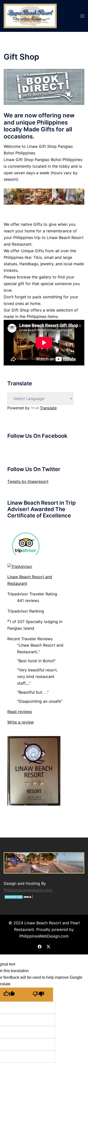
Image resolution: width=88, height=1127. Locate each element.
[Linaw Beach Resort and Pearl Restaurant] (30, 15)
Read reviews (19, 711)
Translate (48, 407)
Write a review (20, 722)
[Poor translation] (38, 995)
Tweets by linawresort (27, 481)
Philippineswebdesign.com (28, 890)
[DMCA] (19, 896)
